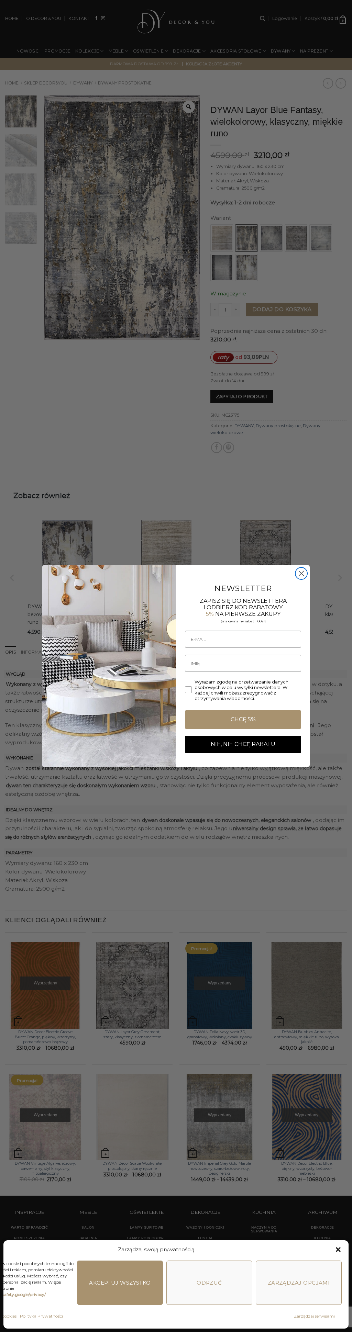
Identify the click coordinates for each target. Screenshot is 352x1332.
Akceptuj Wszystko (120, 1282)
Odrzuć (209, 1282)
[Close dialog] (301, 573)
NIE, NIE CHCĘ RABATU (243, 744)
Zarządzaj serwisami (314, 1316)
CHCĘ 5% (243, 719)
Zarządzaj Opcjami (299, 1282)
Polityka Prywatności (41, 1316)
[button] (338, 1249)
